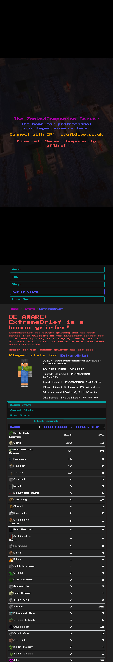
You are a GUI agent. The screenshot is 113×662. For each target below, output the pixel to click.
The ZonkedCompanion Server (56, 119)
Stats (30, 309)
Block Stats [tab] (21, 405)
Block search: (48, 421)
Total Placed (55, 427)
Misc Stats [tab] (20, 416)
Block (15, 427)
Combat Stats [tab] (22, 410)
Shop (16, 284)
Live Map (20, 299)
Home (16, 270)
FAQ (15, 277)
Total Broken (87, 427)
